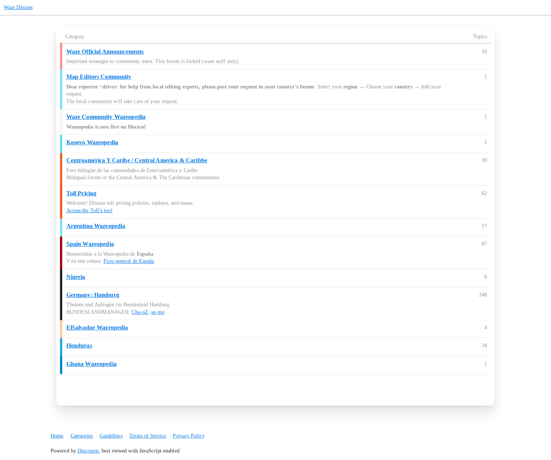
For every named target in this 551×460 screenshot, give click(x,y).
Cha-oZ (140, 312)
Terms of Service (147, 436)
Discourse (88, 451)
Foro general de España (128, 261)
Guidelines (111, 436)
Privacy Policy (188, 436)
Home (57, 436)
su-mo (158, 312)
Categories (81, 436)
